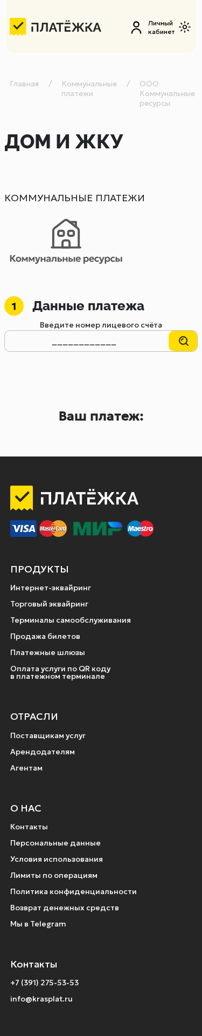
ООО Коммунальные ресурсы (167, 93)
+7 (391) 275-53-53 (44, 982)
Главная (24, 83)
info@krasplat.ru (41, 999)
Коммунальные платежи (89, 88)
